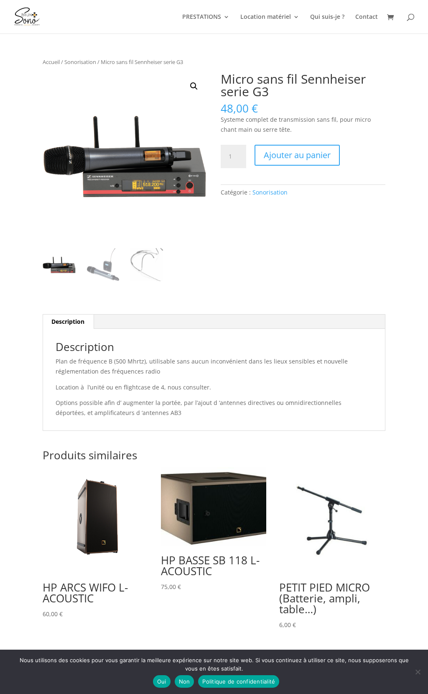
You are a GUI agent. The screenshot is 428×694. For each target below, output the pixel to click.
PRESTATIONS (201, 17)
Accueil (51, 62)
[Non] (417, 672)
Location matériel (265, 17)
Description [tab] (67, 321)
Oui (161, 681)
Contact (366, 17)
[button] (193, 86)
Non (184, 681)
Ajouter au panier (297, 155)
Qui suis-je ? (327, 17)
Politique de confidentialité (238, 681)
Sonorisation (80, 62)
